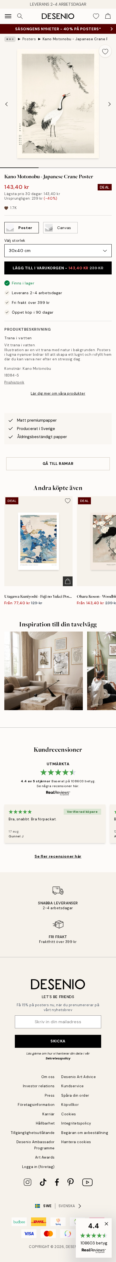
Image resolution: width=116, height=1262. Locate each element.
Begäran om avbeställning (84, 1132)
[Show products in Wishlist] (96, 16)
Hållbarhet (45, 1123)
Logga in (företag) (38, 1166)
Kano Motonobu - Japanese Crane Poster (75, 39)
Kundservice (72, 1086)
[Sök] (20, 16)
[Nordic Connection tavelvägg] (43, 671)
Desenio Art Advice (78, 1077)
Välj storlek (14, 240)
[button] (94, 1238)
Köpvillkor (70, 1104)
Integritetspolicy (76, 1123)
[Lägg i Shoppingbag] (68, 581)
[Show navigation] (8, 16)
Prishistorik (14, 382)
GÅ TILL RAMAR (58, 463)
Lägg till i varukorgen (58, 268)
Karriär (48, 1114)
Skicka (57, 1041)
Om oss (48, 1077)
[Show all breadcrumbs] (10, 39)
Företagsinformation (36, 1104)
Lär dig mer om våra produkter (58, 393)
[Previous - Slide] (6, 104)
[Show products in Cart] (108, 16)
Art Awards (45, 1157)
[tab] (19, 166)
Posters (29, 39)
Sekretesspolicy (58, 1058)
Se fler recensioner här (58, 856)
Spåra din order (75, 1095)
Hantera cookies (76, 1142)
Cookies (68, 1114)
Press (50, 1095)
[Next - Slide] (109, 104)
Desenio (73, 1246)
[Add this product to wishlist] (105, 51)
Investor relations (39, 1086)
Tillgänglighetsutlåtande (33, 1132)
